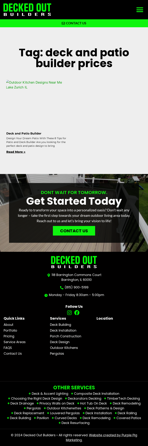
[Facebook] (76, 313)
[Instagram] (69, 313)
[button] (139, 9)
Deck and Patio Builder (23, 133)
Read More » (15, 152)
